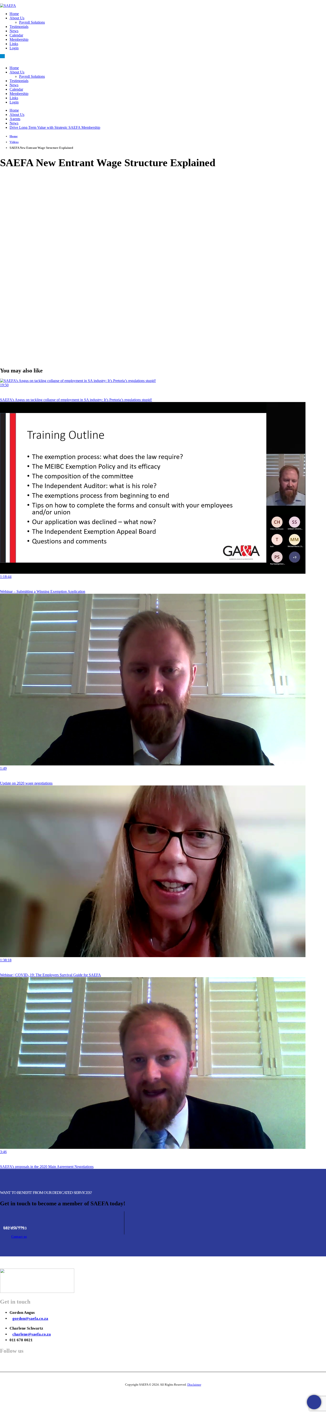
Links (14, 44)
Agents (15, 119)
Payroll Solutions (32, 22)
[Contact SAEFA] (314, 1402)
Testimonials (19, 27)
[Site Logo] (8, 6)
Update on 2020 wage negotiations (26, 783)
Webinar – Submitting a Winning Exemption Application (42, 591)
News (14, 31)
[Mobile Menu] (2, 56)
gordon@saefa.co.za (30, 1318)
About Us (17, 18)
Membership (19, 39)
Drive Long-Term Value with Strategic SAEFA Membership (55, 127)
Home (14, 14)
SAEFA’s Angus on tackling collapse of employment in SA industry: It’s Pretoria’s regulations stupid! (76, 400)
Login (14, 48)
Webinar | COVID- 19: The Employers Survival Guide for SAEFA (50, 975)
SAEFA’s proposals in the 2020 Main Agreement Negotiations (47, 1167)
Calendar (16, 35)
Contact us (19, 1237)
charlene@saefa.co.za (31, 1334)
